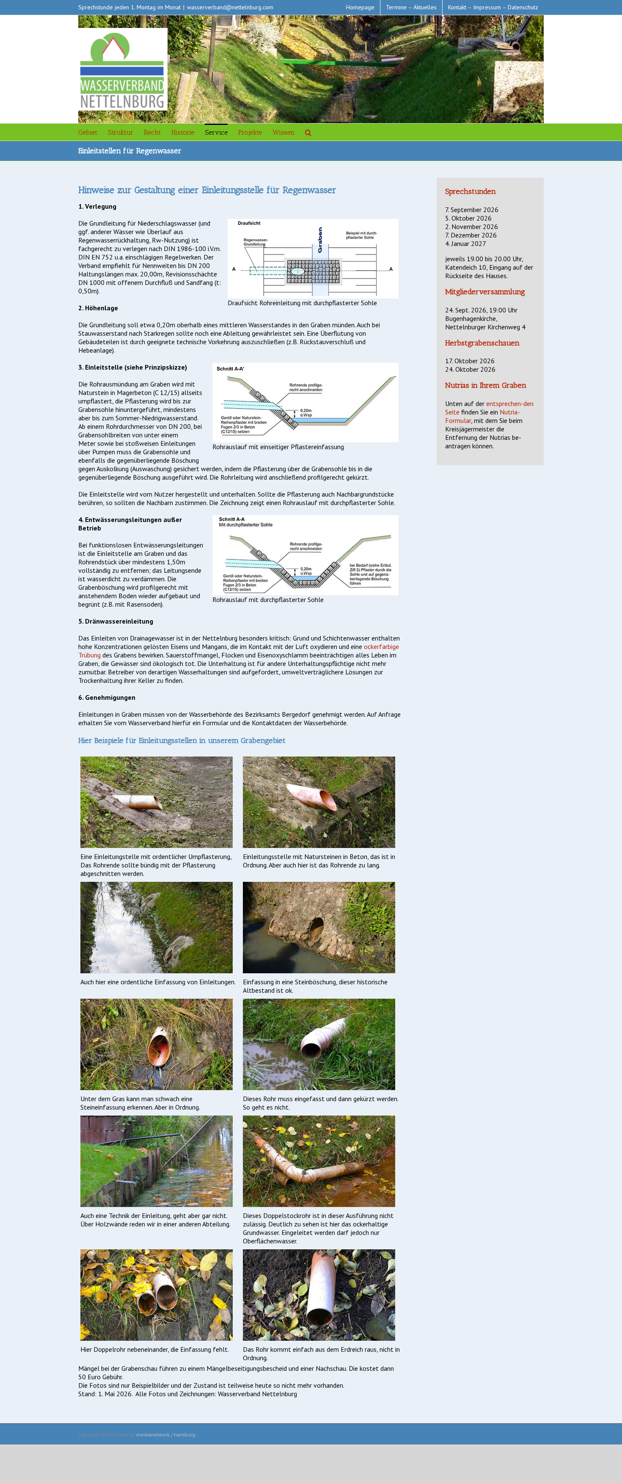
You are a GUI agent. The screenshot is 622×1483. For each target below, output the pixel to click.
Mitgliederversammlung (485, 291)
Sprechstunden (470, 191)
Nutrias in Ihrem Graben (485, 385)
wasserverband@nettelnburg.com (230, 7)
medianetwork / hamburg (165, 1434)
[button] (308, 132)
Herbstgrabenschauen (482, 343)
